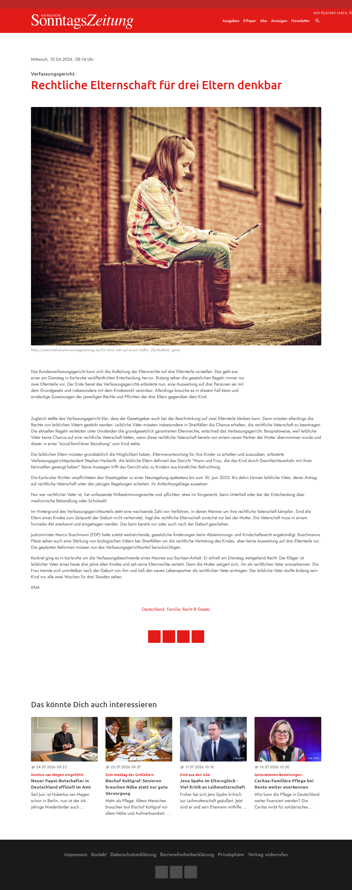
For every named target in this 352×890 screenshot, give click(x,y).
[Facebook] (161, 872)
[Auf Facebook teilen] (154, 636)
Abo (263, 20)
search (317, 20)
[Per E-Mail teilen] (198, 636)
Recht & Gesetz (196, 609)
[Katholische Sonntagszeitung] (82, 21)
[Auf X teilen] (169, 636)
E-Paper (249, 20)
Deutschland (153, 609)
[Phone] (190, 872)
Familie (173, 609)
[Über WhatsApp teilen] (183, 636)
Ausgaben (231, 20)
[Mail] (176, 872)
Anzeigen (279, 20)
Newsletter (300, 20)
